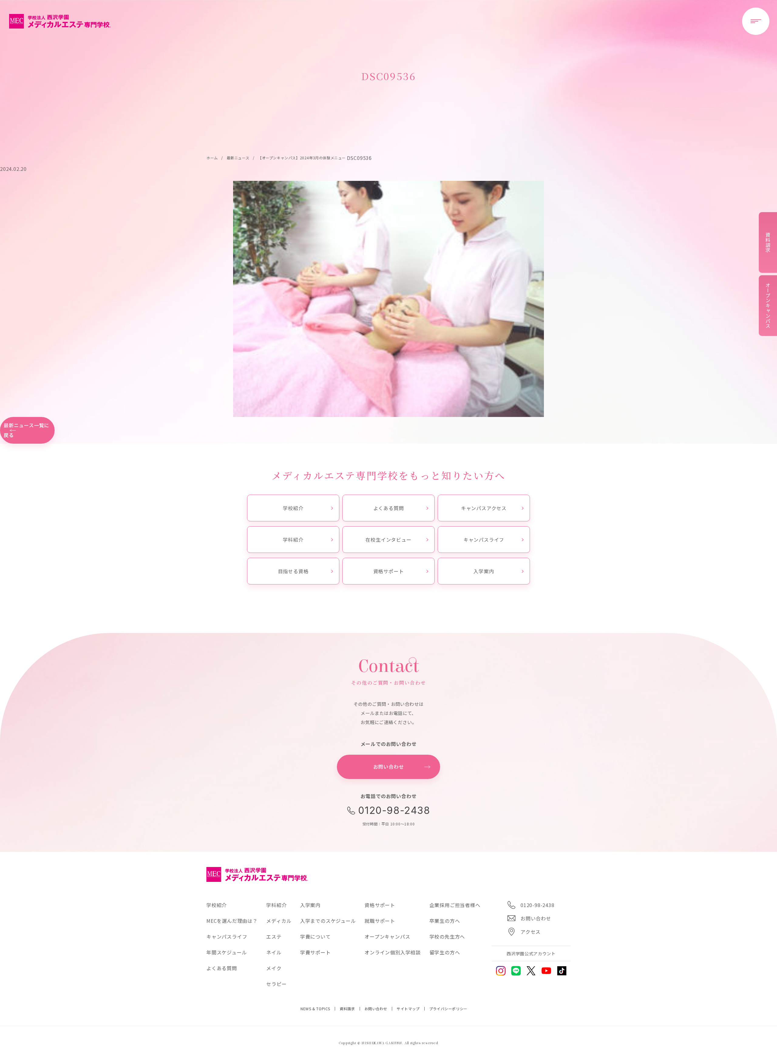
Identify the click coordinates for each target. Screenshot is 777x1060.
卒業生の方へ (444, 920)
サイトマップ (408, 1009)
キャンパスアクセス (484, 508)
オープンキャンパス (387, 936)
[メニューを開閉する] (755, 21)
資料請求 (347, 1009)
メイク (273, 968)
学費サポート (315, 952)
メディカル (278, 920)
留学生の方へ (444, 952)
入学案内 (483, 571)
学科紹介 (293, 539)
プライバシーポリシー (448, 1009)
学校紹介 (293, 508)
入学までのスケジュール (328, 920)
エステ (273, 936)
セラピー (276, 983)
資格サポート (388, 571)
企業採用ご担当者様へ (454, 905)
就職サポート (380, 920)
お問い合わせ (376, 1009)
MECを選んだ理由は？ (232, 920)
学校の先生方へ (447, 936)
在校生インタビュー (388, 539)
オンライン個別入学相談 (393, 952)
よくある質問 (388, 508)
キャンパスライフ (483, 539)
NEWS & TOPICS (315, 1009)
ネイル (273, 952)
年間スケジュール (226, 952)
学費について (315, 936)
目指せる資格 (293, 571)
